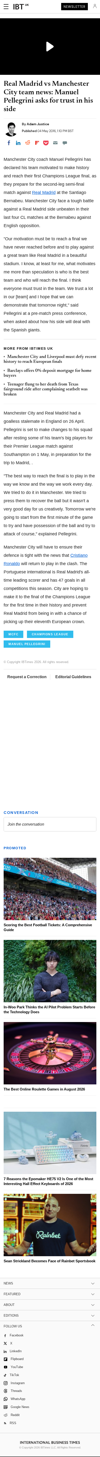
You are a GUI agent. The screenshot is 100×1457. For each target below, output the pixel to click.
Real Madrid (44, 192)
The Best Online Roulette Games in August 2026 (44, 1089)
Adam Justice (38, 124)
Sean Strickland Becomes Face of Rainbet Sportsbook (49, 1261)
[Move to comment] (64, 142)
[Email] (55, 142)
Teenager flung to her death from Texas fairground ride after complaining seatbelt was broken (46, 389)
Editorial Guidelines (73, 677)
